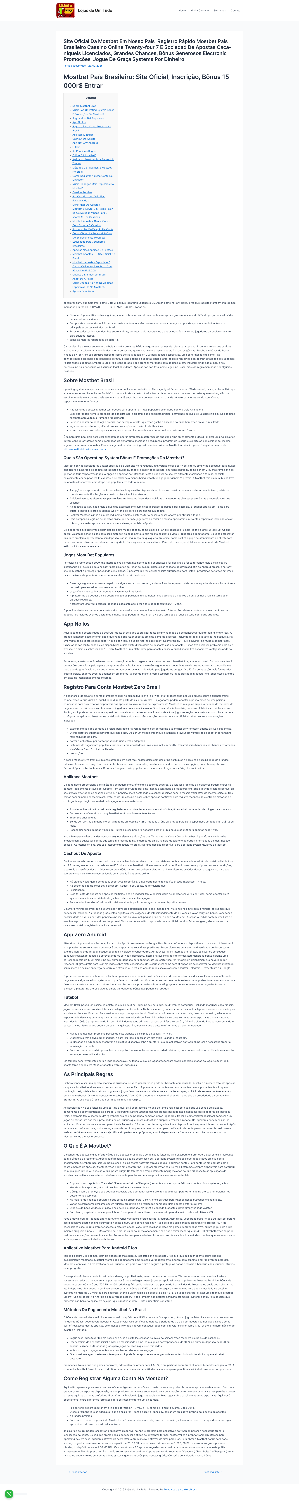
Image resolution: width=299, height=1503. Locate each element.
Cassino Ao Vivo (82, 192)
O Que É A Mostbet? (84, 155)
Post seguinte (213, 1472)
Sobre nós (220, 10)
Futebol (76, 147)
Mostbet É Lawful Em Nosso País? (92, 208)
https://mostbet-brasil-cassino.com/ (85, 449)
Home (182, 10)
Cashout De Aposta (83, 138)
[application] (207, 10)
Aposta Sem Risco (83, 291)
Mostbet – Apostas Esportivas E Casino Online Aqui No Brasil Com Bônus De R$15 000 (92, 266)
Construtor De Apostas (86, 204)
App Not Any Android (85, 142)
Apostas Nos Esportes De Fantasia (93, 249)
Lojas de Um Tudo (95, 10)
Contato (235, 10)
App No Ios (79, 122)
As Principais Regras (84, 151)
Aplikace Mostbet (82, 134)
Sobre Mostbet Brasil (84, 105)
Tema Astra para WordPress (180, 1489)
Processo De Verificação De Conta (92, 229)
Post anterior (77, 1472)
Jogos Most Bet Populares (88, 118)
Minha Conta (198, 10)
